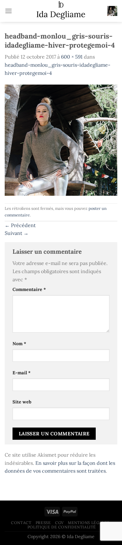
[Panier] (112, 11)
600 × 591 (72, 57)
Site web (22, 402)
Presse (43, 522)
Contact (21, 522)
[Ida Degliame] (61, 11)
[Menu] (8, 10)
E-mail (22, 373)
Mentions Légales (88, 522)
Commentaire (29, 289)
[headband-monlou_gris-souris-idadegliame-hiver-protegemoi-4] (61, 140)
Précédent (20, 225)
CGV (59, 522)
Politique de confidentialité (62, 527)
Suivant (16, 233)
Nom (19, 343)
